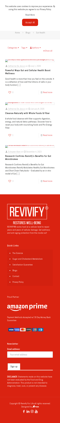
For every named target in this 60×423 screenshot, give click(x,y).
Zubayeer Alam (14, 151)
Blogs (28, 32)
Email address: (13, 349)
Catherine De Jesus (16, 66)
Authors (35, 47)
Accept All (30, 22)
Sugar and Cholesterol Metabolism (27, 259)
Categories (12, 47)
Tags (23, 47)
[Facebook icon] (23, 411)
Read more (47, 92)
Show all (48, 50)
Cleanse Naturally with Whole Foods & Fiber (27, 113)
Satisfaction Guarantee (22, 264)
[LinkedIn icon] (28, 411)
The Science (17, 253)
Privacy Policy (18, 282)
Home (17, 32)
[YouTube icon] (36, 411)
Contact (15, 276)
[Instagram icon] (32, 411)
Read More (30, 14)
